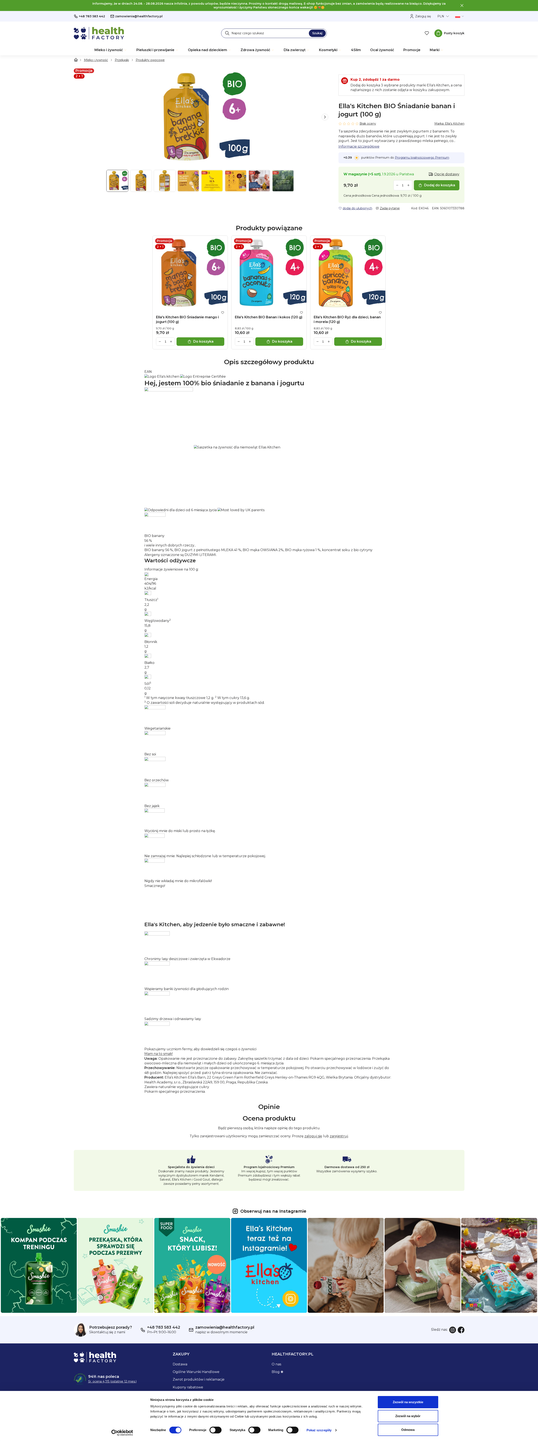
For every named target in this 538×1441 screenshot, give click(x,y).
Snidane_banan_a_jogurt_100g (170, 372)
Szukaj (317, 33)
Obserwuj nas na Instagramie (273, 1211)
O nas (276, 1364)
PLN (440, 16)
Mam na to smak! (158, 1054)
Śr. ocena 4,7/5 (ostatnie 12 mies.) (112, 1381)
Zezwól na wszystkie (408, 1402)
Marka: (449, 123)
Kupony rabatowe (188, 1387)
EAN (148, 372)
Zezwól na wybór (407, 1416)
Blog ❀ (277, 1372)
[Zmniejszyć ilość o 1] (397, 185)
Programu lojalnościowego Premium (422, 157)
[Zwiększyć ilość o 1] (408, 185)
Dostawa (180, 1364)
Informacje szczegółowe (358, 146)
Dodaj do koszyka (439, 185)
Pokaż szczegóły (319, 1430)
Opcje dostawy (446, 174)
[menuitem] (110, 50)
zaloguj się (313, 1136)
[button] (325, 117)
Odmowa (408, 1429)
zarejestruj (339, 1136)
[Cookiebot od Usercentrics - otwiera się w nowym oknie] (122, 1433)
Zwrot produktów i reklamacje (199, 1379)
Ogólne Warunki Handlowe (196, 1372)
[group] (201, 117)
